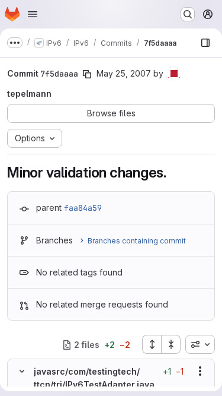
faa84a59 (83, 207)
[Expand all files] (151, 344)
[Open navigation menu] (32, 14)
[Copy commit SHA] (87, 74)
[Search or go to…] (188, 14)
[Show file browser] (205, 42)
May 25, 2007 (123, 73)
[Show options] (200, 371)
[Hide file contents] (22, 371)
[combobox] (200, 344)
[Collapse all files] (171, 344)
